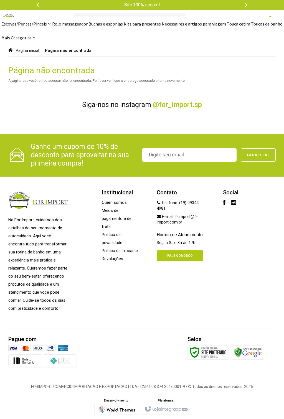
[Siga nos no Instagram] (233, 203)
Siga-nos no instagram (142, 105)
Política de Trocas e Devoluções (120, 254)
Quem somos (114, 202)
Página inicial (27, 50)
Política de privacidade (112, 238)
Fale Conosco (180, 256)
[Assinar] (258, 155)
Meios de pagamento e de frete (116, 218)
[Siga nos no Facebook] (224, 203)
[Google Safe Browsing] (248, 352)
